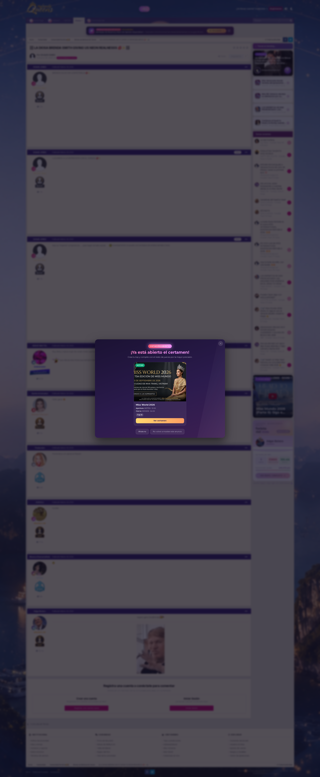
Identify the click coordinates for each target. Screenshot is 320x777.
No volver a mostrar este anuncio (167, 431)
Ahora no (142, 431)
